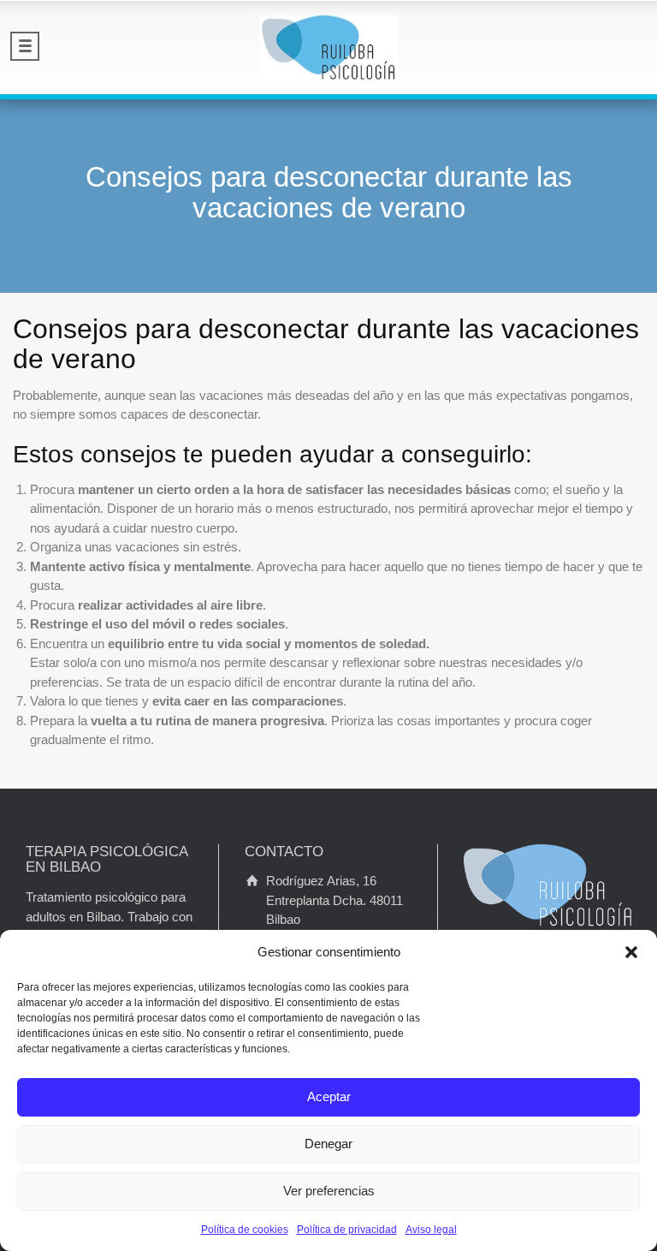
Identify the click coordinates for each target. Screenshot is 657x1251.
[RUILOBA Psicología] (328, 47)
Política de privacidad (347, 1230)
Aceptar (329, 1096)
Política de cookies (244, 1230)
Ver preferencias (329, 1190)
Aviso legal (431, 1230)
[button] (631, 952)
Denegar (328, 1143)
